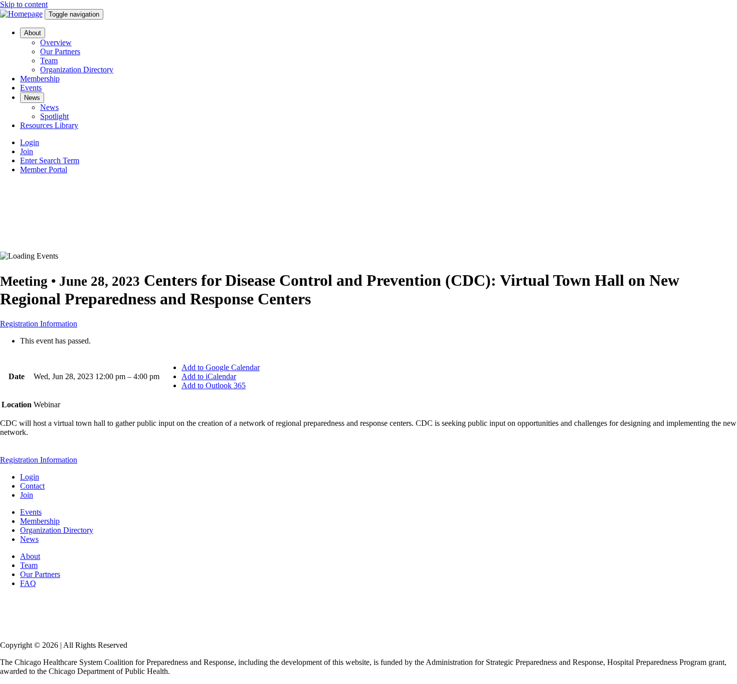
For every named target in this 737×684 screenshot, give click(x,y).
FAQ (28, 583)
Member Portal (43, 169)
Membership (40, 78)
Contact (32, 486)
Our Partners (60, 51)
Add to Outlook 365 (213, 385)
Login (29, 142)
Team (49, 60)
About (32, 33)
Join (26, 151)
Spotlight (54, 116)
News (32, 97)
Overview (56, 42)
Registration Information (38, 323)
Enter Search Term (49, 160)
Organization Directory (76, 69)
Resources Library (49, 125)
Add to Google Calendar (220, 367)
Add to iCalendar (208, 376)
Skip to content (24, 4)
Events (31, 87)
